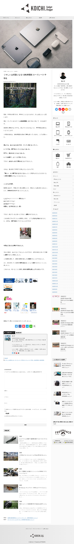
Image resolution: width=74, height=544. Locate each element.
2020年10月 (55, 286)
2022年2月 (54, 241)
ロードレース (18, 360)
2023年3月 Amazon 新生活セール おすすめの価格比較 (67, 312)
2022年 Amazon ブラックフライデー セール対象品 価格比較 (67, 335)
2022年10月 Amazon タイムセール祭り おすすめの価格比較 (67, 347)
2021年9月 (54, 255)
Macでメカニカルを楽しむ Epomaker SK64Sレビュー (67, 414)
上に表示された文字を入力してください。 (14, 416)
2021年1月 (54, 278)
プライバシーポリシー (37, 528)
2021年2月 (54, 275)
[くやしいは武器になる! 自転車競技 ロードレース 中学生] (27, 326)
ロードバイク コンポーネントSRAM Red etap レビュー (21, 519)
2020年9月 (54, 289)
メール (6, 397)
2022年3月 (54, 238)
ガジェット (17, 17)
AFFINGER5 (42, 542)
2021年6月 (54, 263)
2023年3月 (54, 215)
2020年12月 (55, 280)
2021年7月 (54, 261)
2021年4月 (54, 269)
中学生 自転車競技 (34, 360)
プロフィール (6, 17)
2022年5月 (54, 232)
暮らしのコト (29, 17)
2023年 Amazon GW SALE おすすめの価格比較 (67, 300)
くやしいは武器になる (9, 360)
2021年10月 (55, 252)
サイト (5, 403)
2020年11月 (55, 283)
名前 (5, 390)
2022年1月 (54, 244)
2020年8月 (54, 292)
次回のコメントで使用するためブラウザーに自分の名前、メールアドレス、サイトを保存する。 (25, 410)
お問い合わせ (52, 17)
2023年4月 (54, 212)
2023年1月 (54, 218)
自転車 (40, 17)
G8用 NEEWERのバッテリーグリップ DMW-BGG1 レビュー (23, 518)
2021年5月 (54, 266)
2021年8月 (54, 258)
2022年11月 (55, 221)
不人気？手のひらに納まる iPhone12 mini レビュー (67, 365)
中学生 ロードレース (25, 360)
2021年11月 (55, 249)
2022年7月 (54, 227)
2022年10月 (55, 224)
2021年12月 (55, 246)
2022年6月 (54, 229)
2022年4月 (54, 235)
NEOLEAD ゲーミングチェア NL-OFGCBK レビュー (67, 394)
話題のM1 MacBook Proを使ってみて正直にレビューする (67, 374)
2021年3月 (54, 272)
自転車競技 (41, 360)
